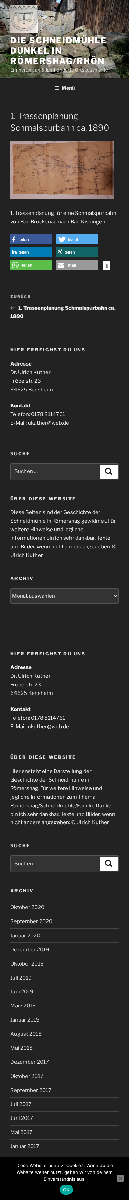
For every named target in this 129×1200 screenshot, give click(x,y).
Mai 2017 (21, 1132)
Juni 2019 (21, 992)
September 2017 (30, 1090)
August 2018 (26, 1034)
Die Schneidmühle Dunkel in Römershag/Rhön (58, 50)
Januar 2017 (24, 1146)
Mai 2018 (21, 1048)
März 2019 (23, 1006)
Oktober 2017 (26, 1076)
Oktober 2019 (27, 964)
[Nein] (120, 1178)
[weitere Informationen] (106, 266)
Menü (68, 88)
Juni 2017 (21, 1118)
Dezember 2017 (29, 1062)
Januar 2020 (25, 935)
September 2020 (31, 921)
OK (66, 1189)
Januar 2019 (25, 1020)
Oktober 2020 (27, 907)
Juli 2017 (20, 1104)
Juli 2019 (21, 978)
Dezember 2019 (29, 950)
